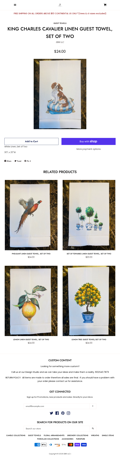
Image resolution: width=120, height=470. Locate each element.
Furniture (80, 439)
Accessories (67, 439)
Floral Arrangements (54, 435)
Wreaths (95, 435)
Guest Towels (60, 23)
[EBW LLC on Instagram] (68, 413)
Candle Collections (15, 435)
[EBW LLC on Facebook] (57, 413)
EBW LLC (60, 42)
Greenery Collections (77, 435)
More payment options (89, 149)
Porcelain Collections (48, 439)
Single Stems (108, 435)
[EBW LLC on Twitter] (51, 413)
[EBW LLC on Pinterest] (63, 413)
